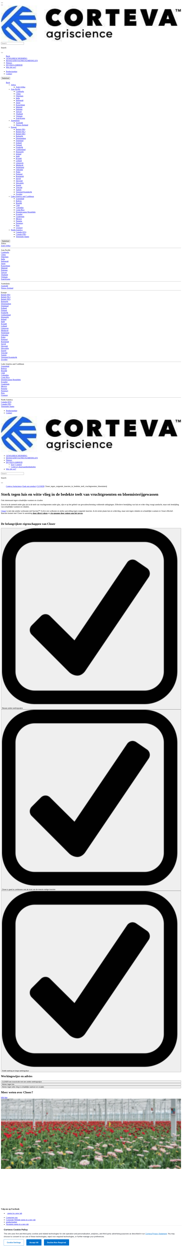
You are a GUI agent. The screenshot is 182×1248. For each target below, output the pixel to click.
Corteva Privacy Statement (156, 1234)
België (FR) (20, 129)
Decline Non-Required (56, 1242)
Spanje (18, 185)
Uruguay (19, 228)
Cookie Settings (14, 1242)
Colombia (20, 208)
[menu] (2, 2)
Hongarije (20, 152)
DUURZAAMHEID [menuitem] (14, 65)
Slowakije (20, 183)
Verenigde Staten (22, 237)
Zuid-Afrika (20, 87)
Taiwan (19, 112)
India (18, 98)
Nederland (5, 78)
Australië (19, 123)
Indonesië (19, 100)
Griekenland (21, 149)
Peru (17, 225)
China (18, 94)
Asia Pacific (15, 89)
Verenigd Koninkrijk (24, 192)
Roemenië (20, 176)
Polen (18, 172)
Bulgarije (19, 136)
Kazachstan (20, 105)
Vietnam (19, 116)
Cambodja (20, 91)
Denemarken (21, 138)
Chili (18, 205)
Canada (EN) (21, 232)
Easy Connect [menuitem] (16, 465)
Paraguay (19, 223)
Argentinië (20, 199)
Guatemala (20, 216)
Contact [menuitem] (9, 74)
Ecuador (19, 214)
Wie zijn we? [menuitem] (11, 67)
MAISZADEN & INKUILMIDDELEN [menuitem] (22, 61)
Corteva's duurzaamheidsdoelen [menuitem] (23, 467)
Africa (13, 85)
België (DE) (20, 134)
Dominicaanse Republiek (26, 212)
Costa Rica (20, 210)
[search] (2, 52)
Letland (19, 161)
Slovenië (19, 181)
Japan (18, 103)
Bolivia (19, 201)
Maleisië (19, 107)
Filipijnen (19, 96)
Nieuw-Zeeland (22, 125)
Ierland (18, 154)
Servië (18, 179)
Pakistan (19, 109)
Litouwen (19, 163)
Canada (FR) (21, 234)
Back (8, 56)
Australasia (15, 120)
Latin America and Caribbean (22, 196)
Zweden (19, 194)
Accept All (33, 1242)
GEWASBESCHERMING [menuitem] (16, 58)
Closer (3, 511)
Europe (14, 127)
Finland (19, 145)
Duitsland (19, 141)
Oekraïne (19, 170)
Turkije (18, 190)
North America (17, 230)
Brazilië (19, 203)
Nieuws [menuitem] (9, 63)
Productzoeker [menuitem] (11, 71)
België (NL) (20, 132)
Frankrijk (19, 147)
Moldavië (19, 165)
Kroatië (19, 158)
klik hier (4, 1097)
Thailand (19, 114)
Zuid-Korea (20, 118)
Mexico (19, 219)
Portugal (19, 174)
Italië (18, 156)
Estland (19, 143)
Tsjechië (19, 187)
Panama (19, 221)
